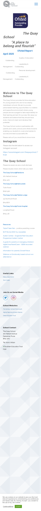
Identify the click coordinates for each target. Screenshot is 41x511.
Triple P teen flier (9, 228)
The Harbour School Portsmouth (12, 309)
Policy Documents (8, 277)
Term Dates (6, 280)
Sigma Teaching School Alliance (12, 312)
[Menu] (35, 4)
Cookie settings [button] (8, 506)
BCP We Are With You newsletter (14, 232)
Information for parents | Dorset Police (16, 251)
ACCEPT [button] (18, 506)
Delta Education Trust (9, 315)
